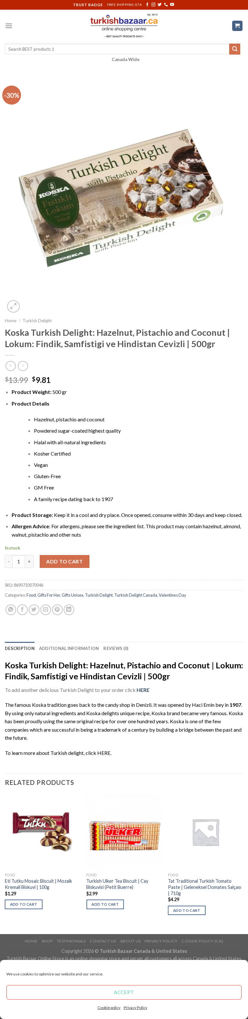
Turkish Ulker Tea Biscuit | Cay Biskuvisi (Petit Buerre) (117, 884)
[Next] (243, 863)
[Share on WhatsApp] (10, 609)
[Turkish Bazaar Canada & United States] (124, 26)
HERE (103, 753)
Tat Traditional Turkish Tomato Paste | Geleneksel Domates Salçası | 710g (204, 887)
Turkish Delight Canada (135, 595)
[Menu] (9, 26)
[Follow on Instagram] (153, 5)
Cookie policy (109, 1007)
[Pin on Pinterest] (57, 609)
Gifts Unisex (72, 595)
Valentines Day (172, 595)
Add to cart (64, 561)
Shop (47, 941)
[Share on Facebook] (22, 609)
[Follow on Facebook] (147, 5)
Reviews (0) (115, 648)
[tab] (20, 648)
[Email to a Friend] (45, 609)
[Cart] (237, 26)
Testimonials (71, 941)
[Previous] (5, 863)
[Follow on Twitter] (159, 5)
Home (10, 320)
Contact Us (103, 941)
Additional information (69, 648)
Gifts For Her (48, 595)
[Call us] (166, 5)
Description (20, 648)
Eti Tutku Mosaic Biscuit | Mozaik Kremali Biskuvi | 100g (38, 884)
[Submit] (234, 49)
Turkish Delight (37, 320)
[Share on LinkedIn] (69, 609)
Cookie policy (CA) (202, 941)
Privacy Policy (135, 1007)
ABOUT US (130, 941)
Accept (124, 992)
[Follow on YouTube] (172, 5)
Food (31, 595)
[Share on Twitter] (34, 609)
